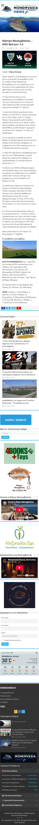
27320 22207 (32, 775)
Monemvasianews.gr (19, 815)
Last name (4, 625)
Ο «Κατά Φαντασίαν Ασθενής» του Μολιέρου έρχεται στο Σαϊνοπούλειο (24, 731)
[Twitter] (23, 711)
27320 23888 (32, 786)
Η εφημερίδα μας (7, 692)
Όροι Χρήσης (19, 822)
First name (4, 618)
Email (3, 633)
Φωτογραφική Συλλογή (9, 699)
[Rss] (15, 711)
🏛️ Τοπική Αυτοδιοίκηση (11, 796)
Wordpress (18, 813)
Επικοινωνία (5, 696)
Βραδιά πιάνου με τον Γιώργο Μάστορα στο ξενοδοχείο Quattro (24, 742)
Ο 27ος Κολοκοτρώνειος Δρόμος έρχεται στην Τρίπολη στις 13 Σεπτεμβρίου (16, 343)
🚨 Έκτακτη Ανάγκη (9, 771)
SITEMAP (4, 702)
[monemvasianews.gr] (19, 8)
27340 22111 (32, 782)
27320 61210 (32, 779)
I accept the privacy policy (12, 640)
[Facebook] (19, 711)
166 (35, 790)
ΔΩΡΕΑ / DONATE (15, 420)
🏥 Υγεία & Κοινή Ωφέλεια (12, 805)
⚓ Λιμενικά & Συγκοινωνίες (13, 800)
